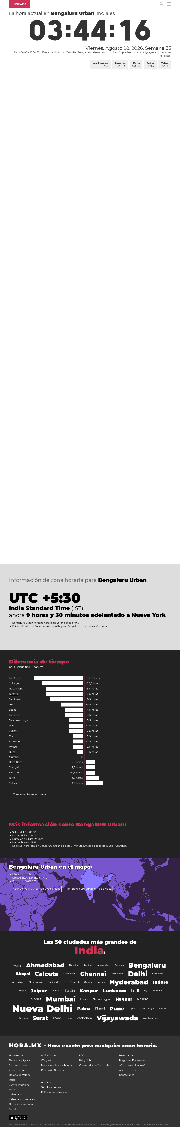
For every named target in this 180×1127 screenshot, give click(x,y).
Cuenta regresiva (19, 1084)
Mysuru (84, 999)
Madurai (157, 990)
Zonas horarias (17, 1070)
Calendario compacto (22, 1099)
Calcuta (47, 973)
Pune (117, 1008)
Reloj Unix (85, 1060)
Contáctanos (126, 1075)
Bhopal (23, 974)
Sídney (13, 783)
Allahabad (74, 965)
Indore (160, 982)
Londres (120, 65)
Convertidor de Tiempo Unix (96, 1065)
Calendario (15, 1094)
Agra (17, 965)
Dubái (12, 752)
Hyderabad (129, 982)
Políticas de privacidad (54, 1092)
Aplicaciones (48, 1055)
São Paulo (15, 699)
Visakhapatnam (151, 1018)
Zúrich (13, 730)
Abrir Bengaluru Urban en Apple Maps (88, 888)
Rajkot (132, 1008)
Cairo (12, 736)
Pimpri (100, 1008)
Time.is (165, 1124)
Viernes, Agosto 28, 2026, (128, 48)
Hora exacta (16, 1055)
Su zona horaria (18, 1065)
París (136, 65)
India (89, 950)
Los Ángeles (100, 65)
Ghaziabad (36, 982)
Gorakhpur (56, 982)
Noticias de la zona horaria (57, 1065)
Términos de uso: (51, 1087)
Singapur (14, 772)
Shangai (14, 767)
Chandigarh (69, 973)
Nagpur (123, 999)
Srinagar (23, 1018)
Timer (12, 1089)
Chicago (14, 683)
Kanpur (88, 991)
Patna (84, 1008)
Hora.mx (19, 4)
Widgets (46, 1060)
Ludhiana (140, 990)
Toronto (13, 694)
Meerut (36, 999)
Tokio (164, 65)
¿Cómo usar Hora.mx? (132, 1065)
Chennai (93, 973)
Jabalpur (21, 990)
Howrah (101, 982)
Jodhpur (55, 990)
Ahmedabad (45, 965)
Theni (69, 1018)
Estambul (14, 741)
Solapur (163, 1008)
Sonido (13, 1109)
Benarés (119, 965)
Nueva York (16, 688)
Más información (60, 52)
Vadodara (84, 1018)
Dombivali (157, 973)
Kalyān (70, 990)
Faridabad (17, 982)
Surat (40, 1018)
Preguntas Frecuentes (132, 1060)
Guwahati (74, 982)
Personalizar (126, 1055)
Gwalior (88, 982)
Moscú (13, 746)
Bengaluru (147, 965)
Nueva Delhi (42, 1008)
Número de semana (21, 1104)
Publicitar (47, 1082)
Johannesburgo (18, 720)
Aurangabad (103, 965)
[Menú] (169, 4)
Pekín (150, 65)
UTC (11, 704)
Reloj (12, 1079)
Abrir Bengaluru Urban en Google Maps (36, 888)
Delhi (138, 974)
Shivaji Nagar (147, 1008)
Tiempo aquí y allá (20, 1060)
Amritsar (88, 965)
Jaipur (39, 991)
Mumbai (14, 757)
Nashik (142, 999)
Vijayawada (117, 1018)
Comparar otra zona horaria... (30, 794)
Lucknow (114, 991)
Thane (57, 1018)
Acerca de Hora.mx (130, 1070)
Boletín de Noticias (52, 1070)
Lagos (12, 709)
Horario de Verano (20, 1075)
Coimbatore (117, 973)
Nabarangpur (102, 999)
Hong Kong (16, 762)
